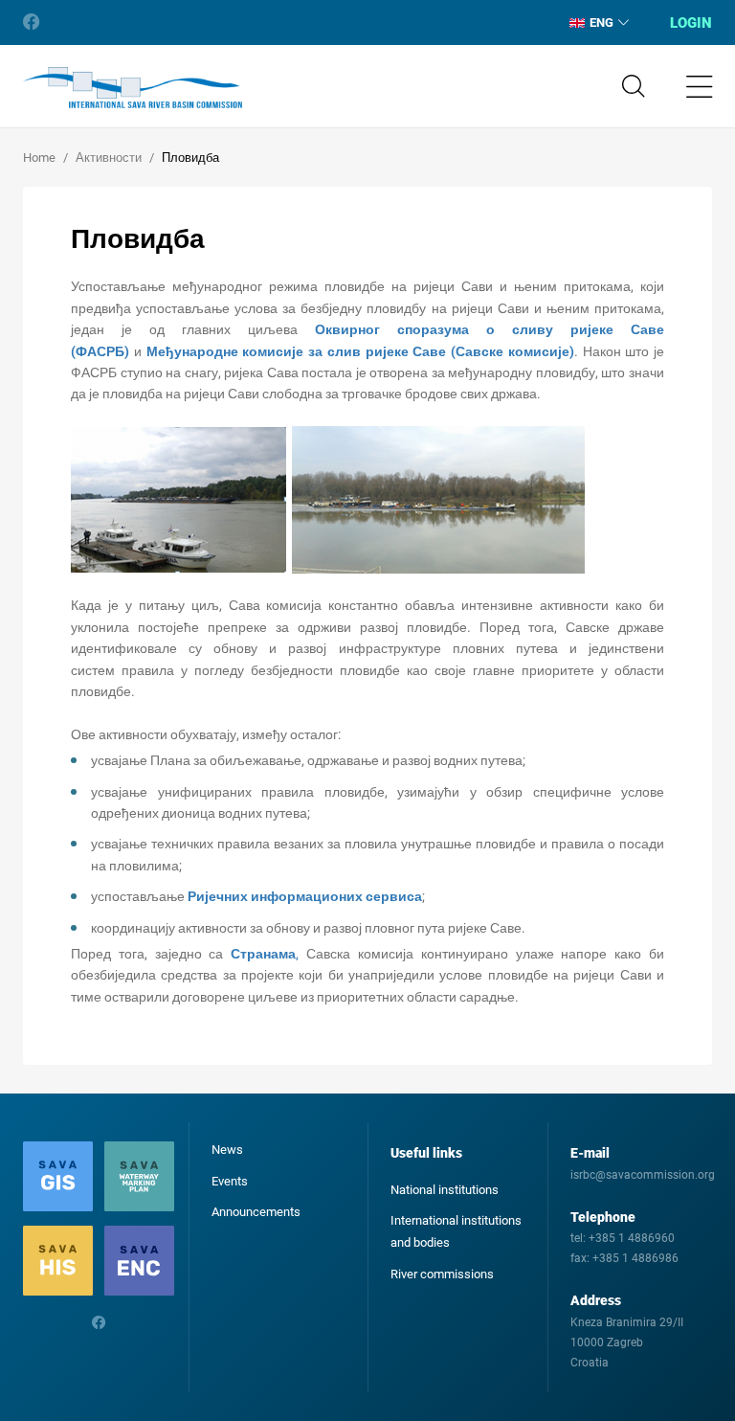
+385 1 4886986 (635, 1258)
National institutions (444, 1190)
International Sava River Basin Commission (132, 88)
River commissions (442, 1274)
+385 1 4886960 (632, 1238)
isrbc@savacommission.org (642, 1175)
